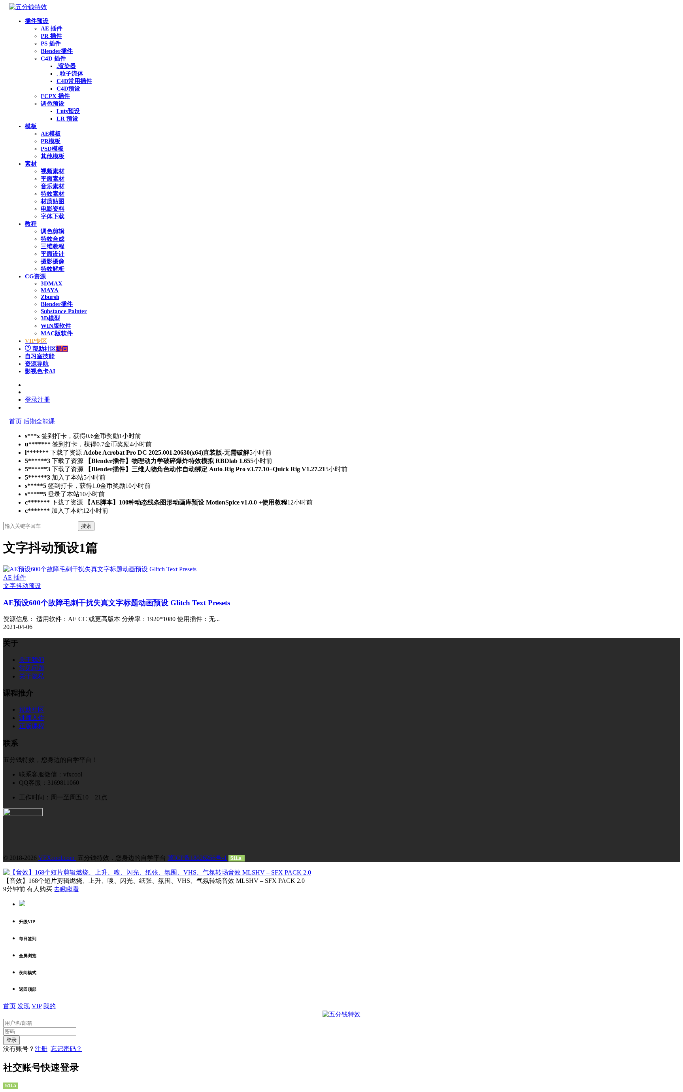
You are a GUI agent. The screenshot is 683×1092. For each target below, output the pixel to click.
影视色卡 (40, 371)
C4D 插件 (53, 58)
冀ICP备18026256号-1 (197, 857)
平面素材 (52, 179)
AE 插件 (51, 28)
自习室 (40, 356)
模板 (31, 126)
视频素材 (52, 171)
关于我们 (31, 659)
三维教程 (52, 246)
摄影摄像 (52, 261)
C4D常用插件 (74, 81)
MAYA (49, 290)
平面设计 (52, 254)
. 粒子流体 (70, 73)
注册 (41, 1048)
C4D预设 (68, 88)
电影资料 (52, 209)
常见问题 (31, 668)
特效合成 (52, 239)
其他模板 (52, 156)
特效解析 (52, 269)
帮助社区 (49, 349)
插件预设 (37, 21)
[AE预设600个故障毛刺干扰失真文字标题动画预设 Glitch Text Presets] (99, 569)
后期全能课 (39, 421)
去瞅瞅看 (66, 889)
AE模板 (51, 133)
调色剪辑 (52, 231)
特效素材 (52, 194)
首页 (15, 421)
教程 (31, 224)
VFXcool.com (57, 857)
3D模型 (50, 318)
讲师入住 (31, 717)
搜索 (86, 526)
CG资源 (35, 276)
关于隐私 (31, 676)
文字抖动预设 (22, 585)
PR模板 (50, 141)
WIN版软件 (56, 326)
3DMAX (51, 283)
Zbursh (50, 297)
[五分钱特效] (28, 7)
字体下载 (52, 216)
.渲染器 (66, 66)
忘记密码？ (66, 1048)
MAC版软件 (57, 333)
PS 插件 (51, 43)
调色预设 (52, 103)
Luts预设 (68, 111)
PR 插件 (51, 36)
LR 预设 (67, 118)
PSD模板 (52, 148)
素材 (31, 164)
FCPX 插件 (55, 96)
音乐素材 (52, 186)
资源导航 (37, 364)
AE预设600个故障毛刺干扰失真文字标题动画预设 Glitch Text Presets (116, 603)
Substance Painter (64, 311)
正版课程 (31, 726)
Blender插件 (57, 51)
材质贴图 (52, 201)
